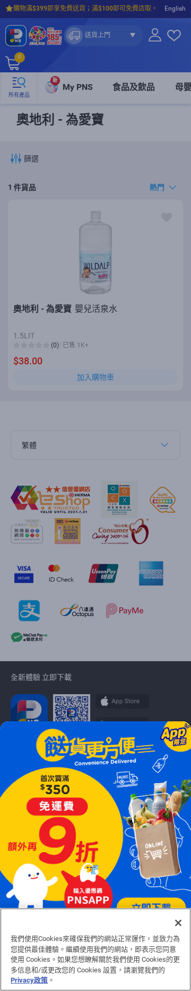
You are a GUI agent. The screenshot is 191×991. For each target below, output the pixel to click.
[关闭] (178, 923)
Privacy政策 (29, 980)
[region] (95, 949)
